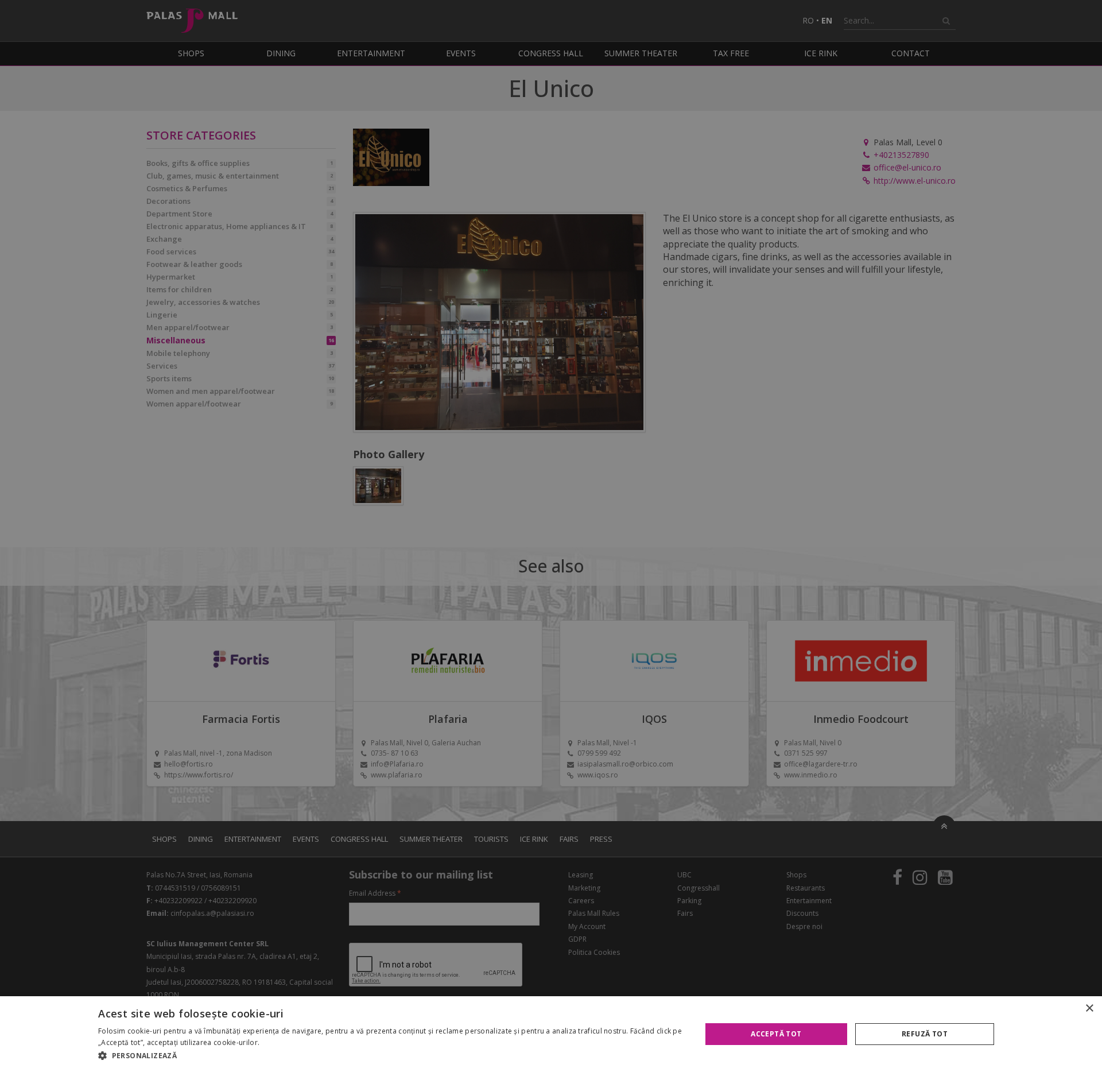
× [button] (1089, 1008)
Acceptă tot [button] (776, 1034)
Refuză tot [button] (925, 1034)
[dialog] (551, 1034)
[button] (390, 1055)
